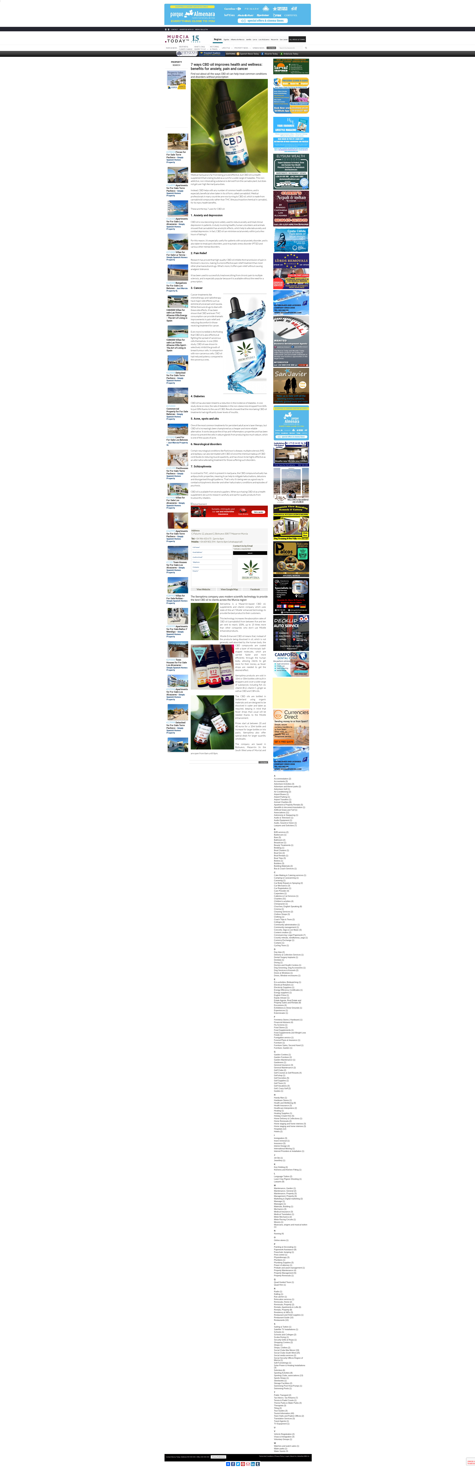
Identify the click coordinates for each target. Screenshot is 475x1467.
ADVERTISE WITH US (186, 29)
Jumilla (248, 39)
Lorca (255, 39)
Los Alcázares (264, 39)
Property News (241, 48)
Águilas (226, 39)
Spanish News (258, 48)
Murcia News (171, 48)
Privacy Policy (279, 1456)
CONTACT (174, 29)
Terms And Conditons (266, 1456)
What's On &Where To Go (200, 47)
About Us (293, 1456)
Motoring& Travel (214, 47)
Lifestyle (226, 48)
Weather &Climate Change (185, 47)
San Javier (284, 39)
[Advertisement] (291, 693)
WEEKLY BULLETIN (201, 29)
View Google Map (229, 589)
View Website (203, 589)
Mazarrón (274, 39)
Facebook (255, 589)
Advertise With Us (303, 1456)
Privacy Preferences (218, 1457)
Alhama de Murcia (237, 39)
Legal (287, 1456)
